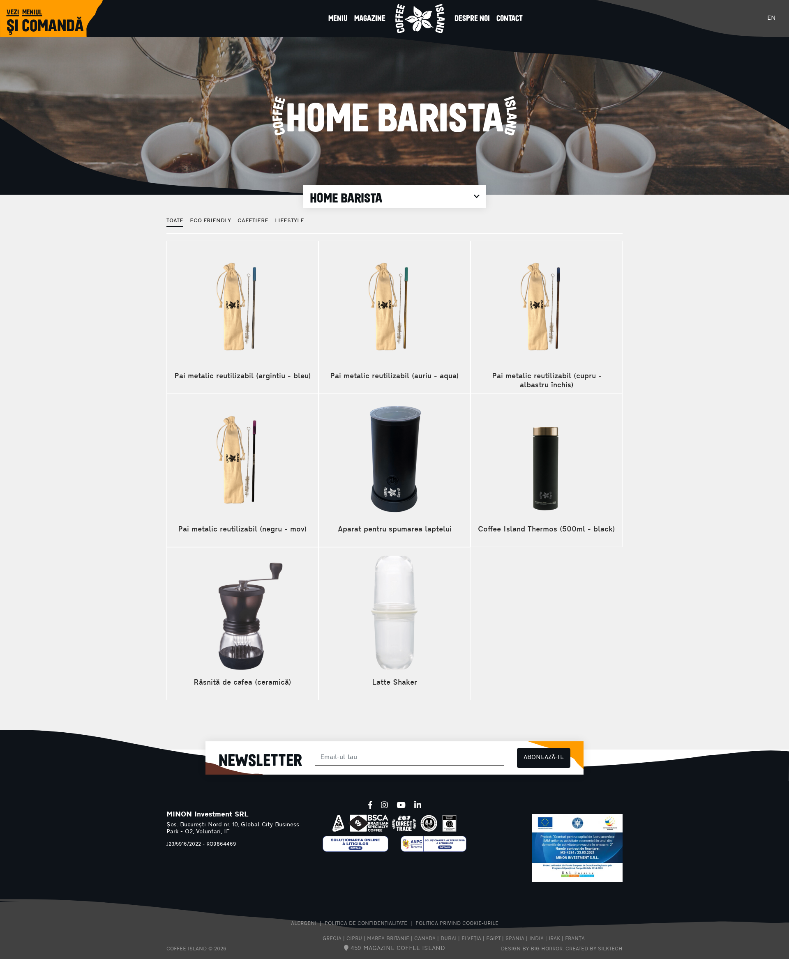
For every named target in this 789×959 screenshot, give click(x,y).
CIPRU (354, 938)
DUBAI (449, 938)
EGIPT (493, 938)
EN (771, 18)
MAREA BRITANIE (388, 938)
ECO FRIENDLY (210, 220)
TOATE (174, 220)
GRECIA (332, 938)
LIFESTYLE (289, 220)
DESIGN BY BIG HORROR (532, 949)
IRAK (554, 938)
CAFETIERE (253, 220)
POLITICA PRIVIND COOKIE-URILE (456, 923)
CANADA (425, 938)
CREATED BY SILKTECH (594, 949)
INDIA (536, 938)
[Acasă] (420, 18)
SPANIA (514, 938)
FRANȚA (575, 938)
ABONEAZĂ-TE (544, 757)
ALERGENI (303, 923)
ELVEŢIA (471, 938)
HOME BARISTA (346, 197)
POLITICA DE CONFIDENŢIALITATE (366, 923)
